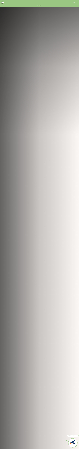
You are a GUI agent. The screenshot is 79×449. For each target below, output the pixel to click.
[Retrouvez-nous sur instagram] (71, 3)
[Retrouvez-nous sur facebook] (68, 3)
